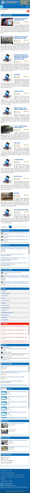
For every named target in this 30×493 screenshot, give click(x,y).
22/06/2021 (4, 368)
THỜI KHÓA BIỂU (6, 230)
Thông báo (4, 290)
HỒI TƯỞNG (16, 193)
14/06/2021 (4, 374)
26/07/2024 (27, 40)
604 (19, 23)
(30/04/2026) (3, 327)
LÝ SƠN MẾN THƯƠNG (18, 159)
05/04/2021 (4, 378)
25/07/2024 (27, 61)
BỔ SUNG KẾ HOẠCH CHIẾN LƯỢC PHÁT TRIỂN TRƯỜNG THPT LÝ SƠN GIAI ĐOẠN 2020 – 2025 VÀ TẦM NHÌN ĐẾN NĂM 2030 (15, 277)
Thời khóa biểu (5, 295)
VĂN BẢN (5, 345)
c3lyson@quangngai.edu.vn (10, 485)
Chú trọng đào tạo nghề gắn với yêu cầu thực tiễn (12, 254)
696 (19, 77)
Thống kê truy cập (7, 454)
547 (19, 146)
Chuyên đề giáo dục (7, 15)
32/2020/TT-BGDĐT (7, 352)
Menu (4, 288)
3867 (20, 62)
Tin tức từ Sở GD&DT (7, 363)
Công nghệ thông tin (6, 307)
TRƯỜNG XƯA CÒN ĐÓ (18, 91)
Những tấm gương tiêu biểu (7, 312)
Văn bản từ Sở (6, 245)
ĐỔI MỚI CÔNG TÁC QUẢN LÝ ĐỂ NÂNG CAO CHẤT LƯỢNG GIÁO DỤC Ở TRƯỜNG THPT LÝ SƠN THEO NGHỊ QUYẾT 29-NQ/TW (21, 57)
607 (14, 431)
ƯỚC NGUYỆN (17, 74)
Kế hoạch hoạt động (7, 270)
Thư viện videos (5, 319)
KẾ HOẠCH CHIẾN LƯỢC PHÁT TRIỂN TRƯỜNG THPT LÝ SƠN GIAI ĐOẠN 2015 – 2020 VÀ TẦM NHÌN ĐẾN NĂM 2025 (16, 282)
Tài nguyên (4, 302)
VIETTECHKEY (20, 491)
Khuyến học (4, 310)
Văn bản (3, 298)
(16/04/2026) (3, 335)
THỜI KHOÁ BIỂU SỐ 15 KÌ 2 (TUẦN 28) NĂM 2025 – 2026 (14, 341)
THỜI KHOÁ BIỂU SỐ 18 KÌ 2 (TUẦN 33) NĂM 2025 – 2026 (15, 236)
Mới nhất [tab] (4, 388)
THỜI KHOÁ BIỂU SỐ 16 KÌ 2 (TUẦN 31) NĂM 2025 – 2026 (14, 337)
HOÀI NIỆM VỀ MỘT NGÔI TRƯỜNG (21, 209)
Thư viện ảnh (4, 317)
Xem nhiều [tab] (10, 388)
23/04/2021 (4, 251)
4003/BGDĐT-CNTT (7, 347)
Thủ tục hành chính (5, 300)
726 (19, 130)
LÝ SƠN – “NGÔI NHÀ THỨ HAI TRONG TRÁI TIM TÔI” (20, 127)
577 (19, 162)
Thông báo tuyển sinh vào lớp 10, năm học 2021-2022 (13, 376)
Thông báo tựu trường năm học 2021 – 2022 (12, 272)
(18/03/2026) (9, 414)
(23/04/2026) (3, 331)
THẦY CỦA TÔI (17, 143)
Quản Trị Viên (17, 40)
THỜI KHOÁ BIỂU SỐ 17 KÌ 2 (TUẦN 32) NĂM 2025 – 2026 (15, 239)
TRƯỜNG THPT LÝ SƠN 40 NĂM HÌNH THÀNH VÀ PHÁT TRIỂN (20, 37)
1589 (20, 41)
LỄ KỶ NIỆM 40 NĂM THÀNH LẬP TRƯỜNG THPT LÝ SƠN (21, 19)
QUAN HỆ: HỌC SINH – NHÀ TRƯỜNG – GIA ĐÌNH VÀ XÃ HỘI (20, 109)
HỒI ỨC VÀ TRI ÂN (18, 176)
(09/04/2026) (3, 338)
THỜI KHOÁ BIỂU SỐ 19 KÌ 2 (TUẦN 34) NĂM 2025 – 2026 (15, 232)
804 (19, 196)
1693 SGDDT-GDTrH (7, 356)
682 (19, 94)
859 (19, 179)
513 (14, 449)
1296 (20, 112)
